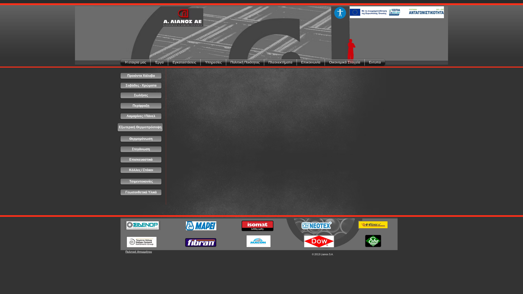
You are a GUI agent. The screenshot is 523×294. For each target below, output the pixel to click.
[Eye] (340, 12)
